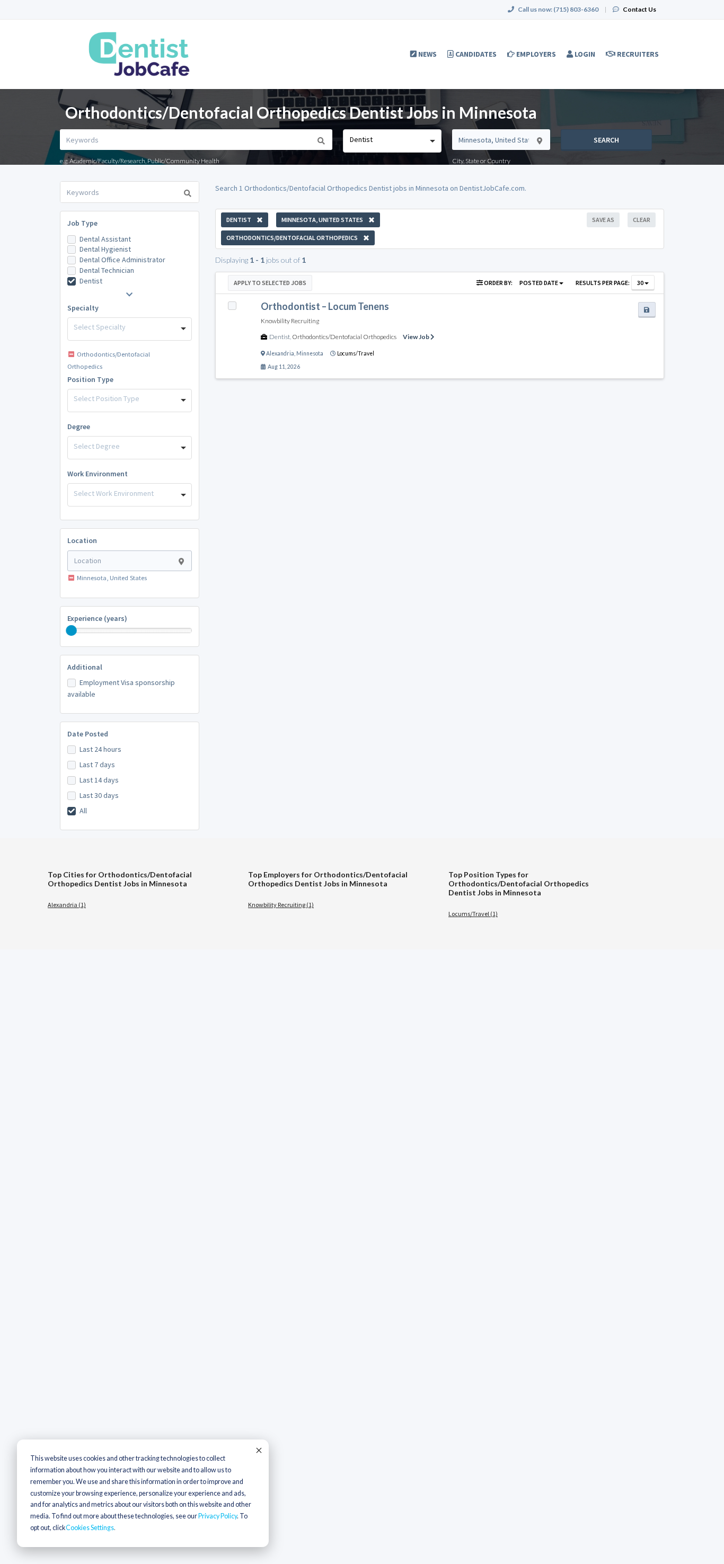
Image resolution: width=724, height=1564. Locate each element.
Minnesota (309, 353)
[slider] (71, 630)
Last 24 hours (100, 749)
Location (82, 540)
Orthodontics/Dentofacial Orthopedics (344, 337)
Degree (78, 426)
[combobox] (392, 141)
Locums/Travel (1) (473, 914)
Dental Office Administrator (122, 259)
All (83, 810)
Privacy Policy (217, 1516)
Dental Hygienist (105, 249)
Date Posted (87, 734)
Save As (603, 220)
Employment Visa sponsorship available (121, 688)
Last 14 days (99, 780)
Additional (84, 667)
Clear (641, 220)
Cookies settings (90, 1528)
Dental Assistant (105, 239)
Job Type (82, 223)
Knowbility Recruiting (290, 321)
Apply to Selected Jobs (270, 283)
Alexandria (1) (67, 905)
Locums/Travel (355, 353)
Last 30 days (99, 795)
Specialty (83, 308)
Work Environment (97, 473)
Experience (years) (97, 618)
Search (606, 140)
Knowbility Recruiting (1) (281, 905)
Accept (258, 1450)
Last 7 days (97, 764)
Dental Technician (107, 270)
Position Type (90, 379)
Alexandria (280, 353)
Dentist (91, 281)
